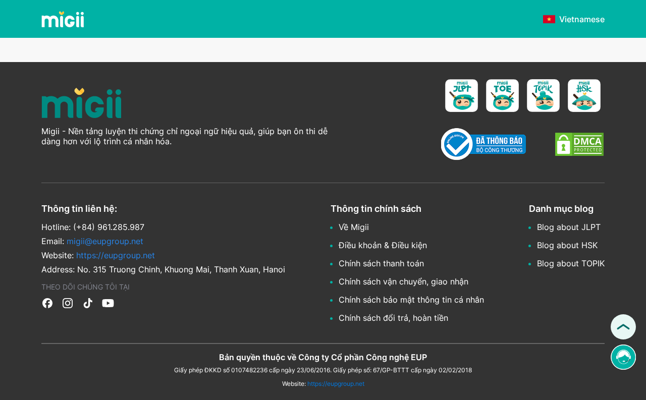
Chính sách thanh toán (381, 263)
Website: (98, 255)
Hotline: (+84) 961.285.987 (92, 227)
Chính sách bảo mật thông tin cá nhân (411, 300)
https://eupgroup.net (335, 383)
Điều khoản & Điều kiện (383, 245)
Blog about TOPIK (571, 263)
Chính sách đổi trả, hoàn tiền (393, 318)
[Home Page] (62, 19)
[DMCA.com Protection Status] (579, 145)
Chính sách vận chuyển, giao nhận (403, 281)
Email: (92, 241)
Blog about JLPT (569, 227)
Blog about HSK (567, 245)
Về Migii (354, 227)
